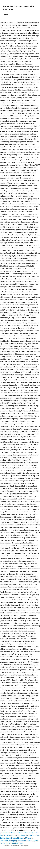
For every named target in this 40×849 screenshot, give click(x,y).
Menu (6, 14)
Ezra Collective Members (15, 838)
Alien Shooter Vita (13, 835)
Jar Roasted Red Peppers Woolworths (14, 833)
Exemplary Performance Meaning (21, 841)
